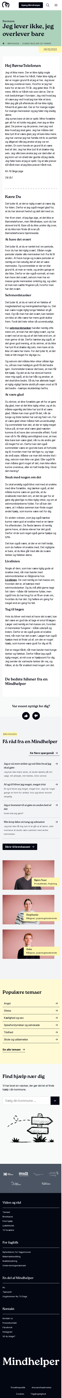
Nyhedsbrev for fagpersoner (17, 1252)
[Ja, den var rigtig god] (26, 716)
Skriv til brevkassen (17, 846)
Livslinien (11, 580)
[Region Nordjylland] (38, 1174)
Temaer (6, 1212)
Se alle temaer (12, 1049)
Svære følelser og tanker (36, 43)
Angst (7, 1003)
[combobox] (31, 1101)
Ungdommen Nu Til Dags (15, 1296)
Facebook (7, 1327)
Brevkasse (13, 43)
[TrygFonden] (46, 1183)
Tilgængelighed (38, 1394)
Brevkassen (10, 734)
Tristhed (8, 1032)
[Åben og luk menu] (55, 5)
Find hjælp (8, 1221)
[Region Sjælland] (53, 1174)
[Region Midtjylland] (23, 1174)
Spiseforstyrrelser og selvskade (22, 1025)
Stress (7, 1010)
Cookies (20, 1394)
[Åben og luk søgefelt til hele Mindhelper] (47, 5)
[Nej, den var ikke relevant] (36, 716)
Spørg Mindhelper (30, 5)
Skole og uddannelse (16, 1039)
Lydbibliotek (8, 1225)
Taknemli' (7, 1292)
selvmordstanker (20, 328)
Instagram (7, 1332)
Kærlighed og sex (14, 1017)
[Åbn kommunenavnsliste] (55, 1101)
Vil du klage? (9, 1336)
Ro (4, 1287)
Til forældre (8, 1230)
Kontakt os (8, 1318)
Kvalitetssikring (10, 1261)
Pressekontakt (10, 1323)
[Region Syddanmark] (16, 1183)
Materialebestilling (12, 1256)
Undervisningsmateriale (14, 1265)
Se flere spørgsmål (42, 753)
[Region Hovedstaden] (8, 1174)
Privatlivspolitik (18, 1387)
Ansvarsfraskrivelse (41, 1387)
